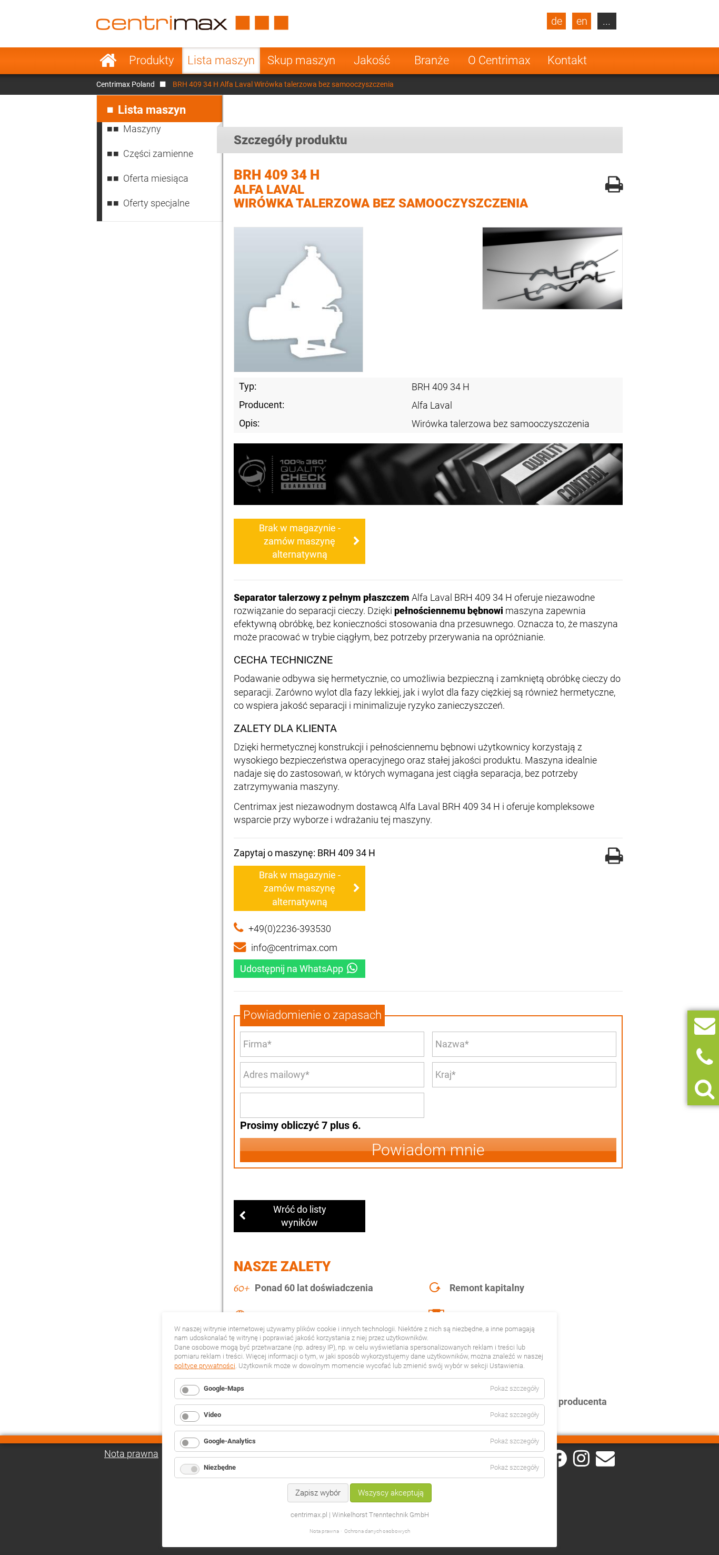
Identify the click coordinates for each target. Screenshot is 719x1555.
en (581, 21)
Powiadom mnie (428, 1150)
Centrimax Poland (125, 84)
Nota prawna (131, 1453)
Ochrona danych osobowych (377, 1531)
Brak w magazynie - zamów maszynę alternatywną (300, 541)
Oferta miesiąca (155, 178)
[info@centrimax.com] (605, 1457)
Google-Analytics (230, 1441)
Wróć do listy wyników (299, 1216)
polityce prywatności (204, 1366)
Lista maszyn (221, 60)
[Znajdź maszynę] (704, 1089)
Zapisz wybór (318, 1493)
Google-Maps (224, 1388)
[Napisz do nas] (704, 1026)
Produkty (151, 60)
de (556, 21)
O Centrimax (499, 60)
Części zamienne (158, 153)
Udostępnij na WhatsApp (291, 968)
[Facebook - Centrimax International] (558, 1458)
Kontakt (567, 60)
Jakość (372, 60)
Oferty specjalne (156, 203)
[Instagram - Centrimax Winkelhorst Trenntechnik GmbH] (581, 1457)
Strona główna (108, 60)
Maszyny (142, 128)
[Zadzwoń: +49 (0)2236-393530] (704, 1057)
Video (212, 1415)
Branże (431, 60)
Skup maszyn (301, 60)
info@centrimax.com (294, 947)
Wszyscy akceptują (391, 1493)
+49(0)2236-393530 (289, 928)
